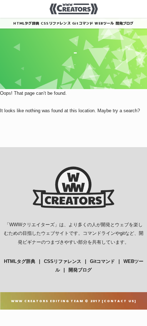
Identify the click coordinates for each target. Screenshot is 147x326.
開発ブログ (125, 23)
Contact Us (119, 301)
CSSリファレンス (56, 23)
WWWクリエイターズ (32, 224)
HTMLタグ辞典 (26, 23)
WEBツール (104, 23)
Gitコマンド (82, 23)
